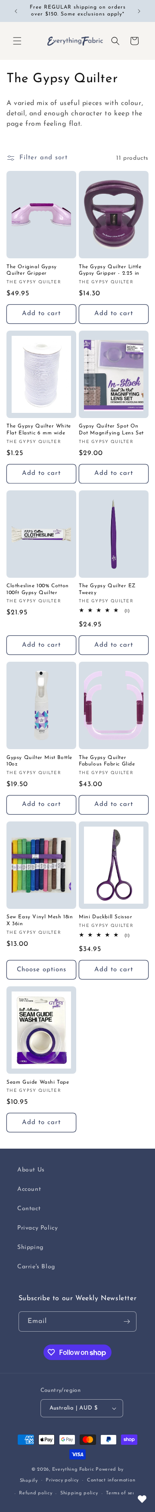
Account (29, 1189)
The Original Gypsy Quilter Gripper (31, 270)
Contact (28, 1208)
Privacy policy (62, 1480)
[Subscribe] (126, 1321)
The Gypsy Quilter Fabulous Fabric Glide (107, 761)
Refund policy (35, 1493)
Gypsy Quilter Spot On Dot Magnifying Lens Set (111, 430)
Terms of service (125, 1493)
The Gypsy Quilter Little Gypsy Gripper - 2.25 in (110, 270)
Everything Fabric (73, 1469)
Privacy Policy (37, 1228)
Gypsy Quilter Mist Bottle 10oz (39, 761)
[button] (17, 40)
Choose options (41, 970)
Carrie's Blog (36, 1267)
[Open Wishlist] (142, 1499)
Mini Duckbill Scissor (106, 917)
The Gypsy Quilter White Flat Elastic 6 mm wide (38, 430)
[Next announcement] (139, 11)
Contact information (111, 1480)
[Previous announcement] (15, 11)
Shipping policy (79, 1493)
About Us (31, 1170)
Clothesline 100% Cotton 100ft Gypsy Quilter (37, 589)
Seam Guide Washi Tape (37, 1082)
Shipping (30, 1247)
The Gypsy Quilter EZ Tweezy (107, 589)
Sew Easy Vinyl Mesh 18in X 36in (39, 920)
